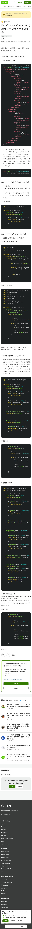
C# (6, 36)
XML (3, 36)
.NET (10, 36)
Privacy (3, 829)
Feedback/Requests (7, 838)
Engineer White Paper (7, 869)
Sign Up (19, 786)
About (3, 824)
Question (18, 6)
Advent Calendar (6, 860)
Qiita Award (4, 866)
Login (20, 2)
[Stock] (8, 655)
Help (2, 841)
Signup (27, 2)
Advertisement (5, 844)
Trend (4, 6)
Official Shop (5, 907)
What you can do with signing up (12, 679)
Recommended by (14, 700)
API (2, 871)
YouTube (3, 891)
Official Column (5, 857)
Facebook (4, 888)
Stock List (11, 6)
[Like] (3, 655)
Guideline (3, 832)
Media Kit (4, 835)
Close (20, 920)
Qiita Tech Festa (5, 863)
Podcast (3, 893)
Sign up (12, 920)
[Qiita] (4, 2)
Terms (3, 827)
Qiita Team (4, 901)
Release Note (5, 851)
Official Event (27, 6)
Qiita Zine (4, 904)
